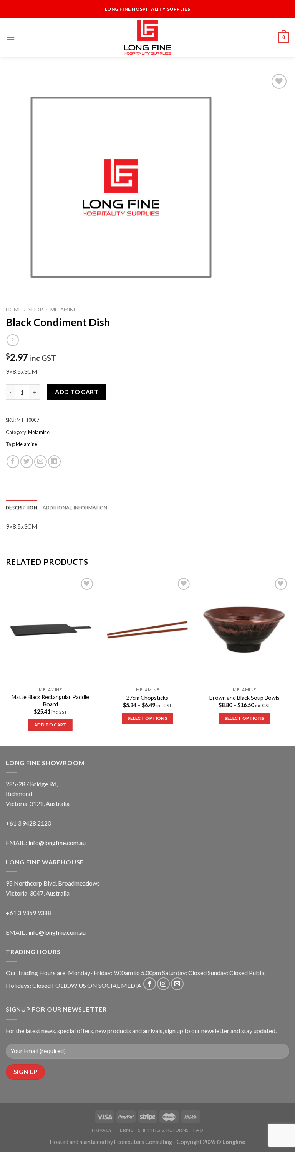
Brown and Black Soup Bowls (244, 697)
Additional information (75, 507)
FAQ (198, 1130)
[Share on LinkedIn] (54, 461)
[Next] (289, 660)
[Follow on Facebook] (149, 983)
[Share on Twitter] (26, 461)
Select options (147, 718)
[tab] (21, 507)
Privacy (102, 1130)
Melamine (63, 309)
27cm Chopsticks (147, 697)
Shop (35, 309)
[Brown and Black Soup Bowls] (244, 629)
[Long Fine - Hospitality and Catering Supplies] (147, 37)
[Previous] (6, 660)
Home (13, 309)
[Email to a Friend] (40, 461)
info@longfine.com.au (57, 842)
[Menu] (10, 37)
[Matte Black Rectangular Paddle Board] (50, 629)
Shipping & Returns (163, 1130)
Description (21, 507)
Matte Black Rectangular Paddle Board (50, 701)
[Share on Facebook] (13, 461)
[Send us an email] (177, 983)
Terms (125, 1130)
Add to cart (76, 391)
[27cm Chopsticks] (147, 629)
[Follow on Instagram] (163, 983)
